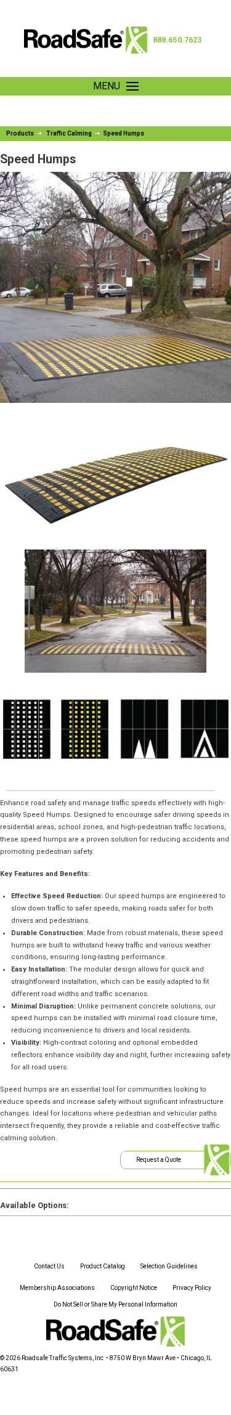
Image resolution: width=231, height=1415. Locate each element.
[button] (116, 86)
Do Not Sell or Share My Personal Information (115, 1304)
